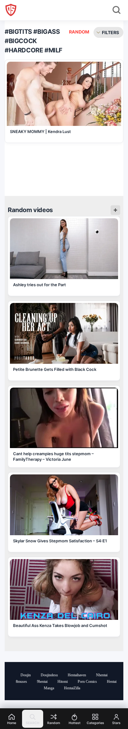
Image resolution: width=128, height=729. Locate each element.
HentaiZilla (72, 688)
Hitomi (62, 681)
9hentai (42, 681)
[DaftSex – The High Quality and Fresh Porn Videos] (11, 10)
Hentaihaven (77, 675)
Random (79, 31)
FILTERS (110, 32)
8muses (21, 681)
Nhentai (101, 675)
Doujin (26, 675)
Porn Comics (87, 681)
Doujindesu (49, 675)
